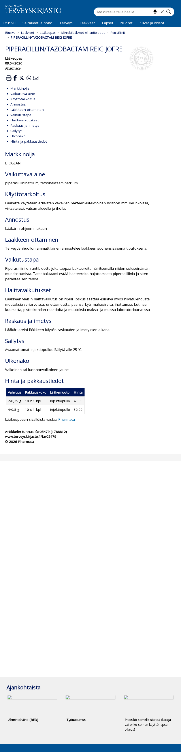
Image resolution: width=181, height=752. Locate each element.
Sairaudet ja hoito (37, 23)
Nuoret (126, 23)
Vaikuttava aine (22, 93)
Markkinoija (19, 88)
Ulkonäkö (18, 136)
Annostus (18, 104)
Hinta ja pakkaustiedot (28, 141)
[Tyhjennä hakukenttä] (162, 11)
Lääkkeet (87, 23)
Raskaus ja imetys (24, 125)
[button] (9, 77)
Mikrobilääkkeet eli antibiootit (83, 32)
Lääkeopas (48, 32)
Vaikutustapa (20, 115)
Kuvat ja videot (152, 23)
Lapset (107, 23)
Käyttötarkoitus (22, 99)
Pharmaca (66, 419)
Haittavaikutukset (24, 120)
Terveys (66, 23)
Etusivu (9, 23)
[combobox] (134, 12)
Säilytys (16, 130)
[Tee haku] (168, 11)
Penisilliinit (117, 32)
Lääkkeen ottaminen (27, 109)
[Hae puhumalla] (155, 11)
